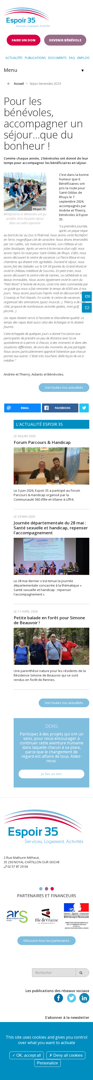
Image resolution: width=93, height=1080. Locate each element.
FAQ (72, 58)
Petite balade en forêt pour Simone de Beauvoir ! (49, 620)
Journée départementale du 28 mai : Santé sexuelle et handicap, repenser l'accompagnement (51, 528)
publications (35, 58)
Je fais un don (51, 774)
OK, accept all (28, 1055)
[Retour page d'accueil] (27, 16)
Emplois (83, 58)
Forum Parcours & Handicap (42, 442)
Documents (57, 58)
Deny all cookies (67, 1055)
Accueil (19, 83)
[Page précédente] (8, 83)
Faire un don (23, 40)
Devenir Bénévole (65, 40)
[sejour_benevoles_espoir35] (25, 191)
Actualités (13, 58)
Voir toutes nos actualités (64, 387)
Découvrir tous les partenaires (46, 940)
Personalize (47, 1063)
